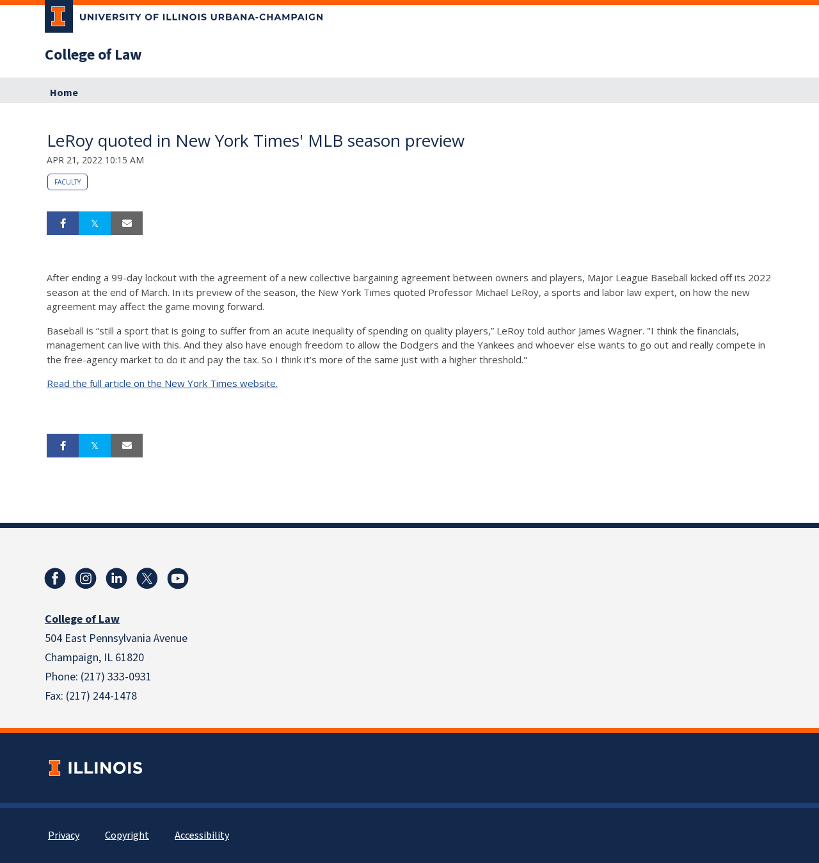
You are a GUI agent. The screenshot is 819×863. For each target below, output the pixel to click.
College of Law (93, 55)
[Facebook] (55, 578)
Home (64, 93)
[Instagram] (86, 578)
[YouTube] (178, 578)
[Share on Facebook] (63, 223)
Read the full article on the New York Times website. (162, 383)
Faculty (67, 181)
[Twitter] (147, 578)
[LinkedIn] (116, 578)
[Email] (127, 223)
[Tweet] (95, 223)
